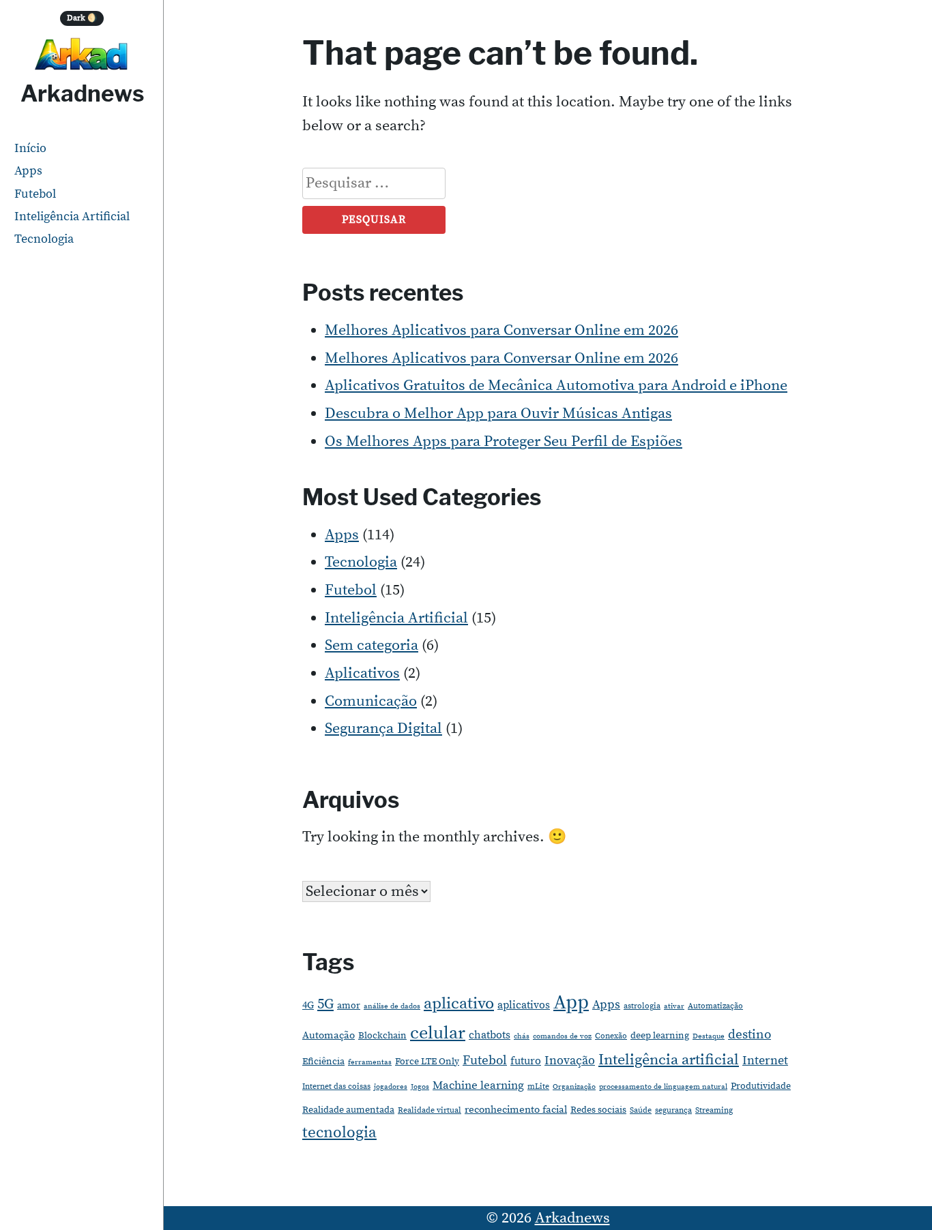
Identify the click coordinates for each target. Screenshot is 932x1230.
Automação (328, 1035)
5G (325, 1004)
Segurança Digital (383, 728)
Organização (574, 1087)
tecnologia (339, 1132)
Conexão (611, 1036)
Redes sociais (598, 1110)
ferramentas (370, 1062)
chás (521, 1036)
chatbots (489, 1035)
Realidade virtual (429, 1110)
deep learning (659, 1036)
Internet (765, 1060)
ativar (674, 1006)
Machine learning (478, 1086)
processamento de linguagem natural (663, 1087)
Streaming (714, 1110)
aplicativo (459, 1003)
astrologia (642, 1006)
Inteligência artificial (668, 1060)
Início (30, 148)
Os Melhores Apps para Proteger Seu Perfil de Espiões (503, 441)
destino (749, 1034)
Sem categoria (371, 645)
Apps (28, 171)
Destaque (709, 1036)
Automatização (715, 1006)
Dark (82, 18)
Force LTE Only (427, 1061)
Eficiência (323, 1061)
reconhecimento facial (516, 1109)
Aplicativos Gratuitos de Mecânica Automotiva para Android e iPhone (556, 385)
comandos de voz (562, 1036)
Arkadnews (82, 93)
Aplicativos (362, 673)
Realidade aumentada (348, 1110)
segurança (673, 1110)
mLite (538, 1086)
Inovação (569, 1060)
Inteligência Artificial (72, 216)
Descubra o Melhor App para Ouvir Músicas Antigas (498, 413)
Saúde (641, 1110)
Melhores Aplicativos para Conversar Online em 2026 (501, 330)
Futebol (35, 194)
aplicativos (523, 1005)
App (571, 1002)
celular (437, 1033)
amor (348, 1006)
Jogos (420, 1087)
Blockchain (382, 1036)
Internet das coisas (336, 1086)
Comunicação (371, 701)
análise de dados (392, 1006)
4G (308, 1005)
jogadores (390, 1087)
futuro (525, 1061)
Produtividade (761, 1086)
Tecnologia (44, 239)
